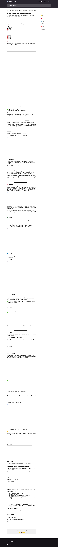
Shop (45, 1)
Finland (9, 34)
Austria (9, 35)
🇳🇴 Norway (42, 26)
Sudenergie (24, 176)
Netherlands (10, 27)
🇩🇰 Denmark (43, 18)
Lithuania (9, 37)
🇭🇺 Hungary (42, 20)
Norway (9, 36)
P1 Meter (24, 10)
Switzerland (10, 38)
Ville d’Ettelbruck (10, 170)
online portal (27, 120)
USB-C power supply (19, 299)
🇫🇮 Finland (42, 23)
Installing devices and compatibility (17, 10)
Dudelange (20, 176)
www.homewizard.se (16, 297)
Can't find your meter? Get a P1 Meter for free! (45, 31)
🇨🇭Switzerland (43, 29)
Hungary (9, 31)
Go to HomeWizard (40, 1)
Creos (17, 176)
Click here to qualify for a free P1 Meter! (20, 110)
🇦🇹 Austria (42, 24)
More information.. (21, 126)
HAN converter (24, 189)
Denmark (9, 30)
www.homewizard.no (18, 396)
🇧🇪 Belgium (42, 15)
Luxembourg (10, 29)
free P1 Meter (16, 212)
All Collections (9, 10)
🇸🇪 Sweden (42, 21)
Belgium (9, 28)
